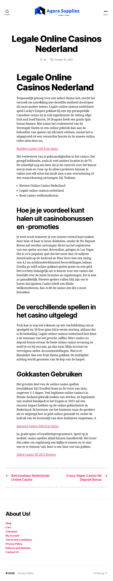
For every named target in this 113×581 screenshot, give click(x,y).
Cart (8, 527)
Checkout (11, 531)
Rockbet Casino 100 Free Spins (37, 149)
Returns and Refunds (18, 548)
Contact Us (12, 552)
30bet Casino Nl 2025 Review (36, 455)
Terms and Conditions (19, 539)
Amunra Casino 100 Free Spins (38, 426)
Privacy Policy (14, 543)
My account (12, 535)
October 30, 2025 (63, 59)
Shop (9, 523)
